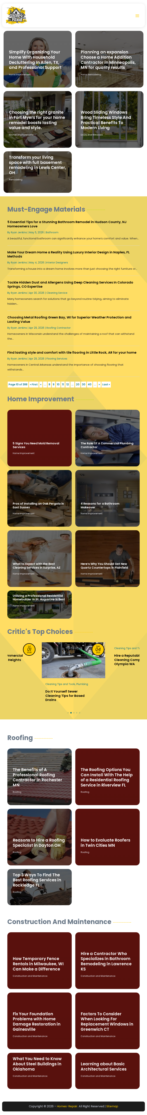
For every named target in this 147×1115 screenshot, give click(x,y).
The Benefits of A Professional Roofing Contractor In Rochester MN (37, 777)
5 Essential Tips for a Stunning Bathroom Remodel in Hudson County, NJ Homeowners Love (67, 224)
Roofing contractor (58, 328)
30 (83, 384)
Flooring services (56, 358)
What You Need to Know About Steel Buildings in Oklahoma (37, 1064)
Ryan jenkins (19, 232)
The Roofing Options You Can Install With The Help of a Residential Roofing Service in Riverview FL (107, 777)
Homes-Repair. (67, 1106)
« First (34, 384)
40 (89, 384)
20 (77, 384)
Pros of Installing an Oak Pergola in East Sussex (38, 505)
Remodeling (15, 179)
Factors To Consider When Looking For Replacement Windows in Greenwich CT (107, 1021)
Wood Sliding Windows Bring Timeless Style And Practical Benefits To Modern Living (106, 120)
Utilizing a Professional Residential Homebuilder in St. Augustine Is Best (39, 598)
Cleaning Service (56, 293)
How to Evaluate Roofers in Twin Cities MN (105, 842)
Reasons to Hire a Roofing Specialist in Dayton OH (39, 842)
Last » (106, 384)
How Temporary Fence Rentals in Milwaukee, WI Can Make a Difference (38, 964)
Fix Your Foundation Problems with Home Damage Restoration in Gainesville (36, 1021)
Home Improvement (20, 74)
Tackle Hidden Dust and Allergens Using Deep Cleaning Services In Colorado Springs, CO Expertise (70, 284)
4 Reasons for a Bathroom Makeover (100, 505)
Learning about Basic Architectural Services (104, 1066)
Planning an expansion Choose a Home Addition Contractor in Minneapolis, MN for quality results (108, 59)
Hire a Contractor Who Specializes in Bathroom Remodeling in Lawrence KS (106, 961)
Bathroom (52, 232)
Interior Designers (57, 262)
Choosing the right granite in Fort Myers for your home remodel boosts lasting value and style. (37, 120)
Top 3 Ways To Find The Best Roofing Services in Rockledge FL (37, 880)
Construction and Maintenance (30, 975)
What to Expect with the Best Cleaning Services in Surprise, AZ (36, 566)
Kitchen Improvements (21, 134)
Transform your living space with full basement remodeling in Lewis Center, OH (37, 165)
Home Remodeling (91, 74)
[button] (68, 713)
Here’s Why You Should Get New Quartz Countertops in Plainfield (104, 566)
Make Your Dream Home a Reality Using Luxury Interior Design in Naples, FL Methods (68, 254)
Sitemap (112, 1106)
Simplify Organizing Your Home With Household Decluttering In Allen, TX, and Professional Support (35, 59)
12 (67, 384)
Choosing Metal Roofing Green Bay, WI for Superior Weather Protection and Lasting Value (69, 319)
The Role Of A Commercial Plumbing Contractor (107, 445)
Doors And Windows (92, 134)
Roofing (17, 791)
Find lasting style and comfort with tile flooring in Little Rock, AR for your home (71, 352)
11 (63, 384)
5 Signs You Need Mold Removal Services (36, 445)
